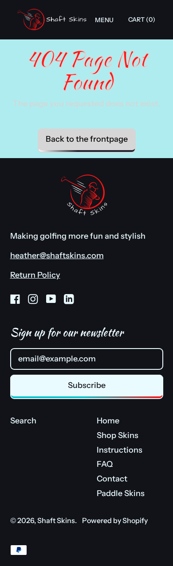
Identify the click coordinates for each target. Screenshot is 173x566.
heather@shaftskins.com (57, 255)
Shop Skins (117, 435)
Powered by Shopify (115, 520)
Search (23, 421)
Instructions (119, 450)
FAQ (105, 464)
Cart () (141, 21)
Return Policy (35, 275)
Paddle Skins (121, 493)
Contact (112, 479)
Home (108, 421)
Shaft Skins (56, 520)
